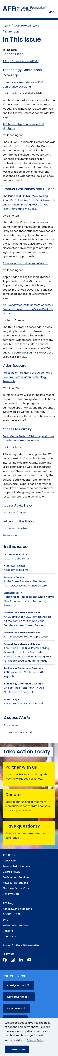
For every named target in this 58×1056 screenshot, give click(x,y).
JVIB (5, 920)
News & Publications (15, 883)
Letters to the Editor (15, 528)
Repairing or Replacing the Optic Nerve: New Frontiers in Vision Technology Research (28, 377)
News (15, 512)
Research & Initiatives (16, 866)
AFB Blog (8, 903)
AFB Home (9, 855)
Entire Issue (10, 535)
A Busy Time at (21, 61)
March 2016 (12, 31)
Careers (8, 931)
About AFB (9, 860)
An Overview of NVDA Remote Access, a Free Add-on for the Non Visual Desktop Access (28, 309)
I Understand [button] (17, 1049)
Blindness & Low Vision (16, 888)
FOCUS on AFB (12, 914)
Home (6, 26)
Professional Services (16, 877)
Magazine (17, 909)
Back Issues (11, 725)
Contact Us (10, 936)
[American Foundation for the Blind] (24, 9)
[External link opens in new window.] (5, 960)
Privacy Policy (35, 1040)
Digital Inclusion (12, 872)
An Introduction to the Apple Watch (25, 263)
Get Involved (11, 894)
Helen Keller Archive (15, 925)
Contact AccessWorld (18, 732)
